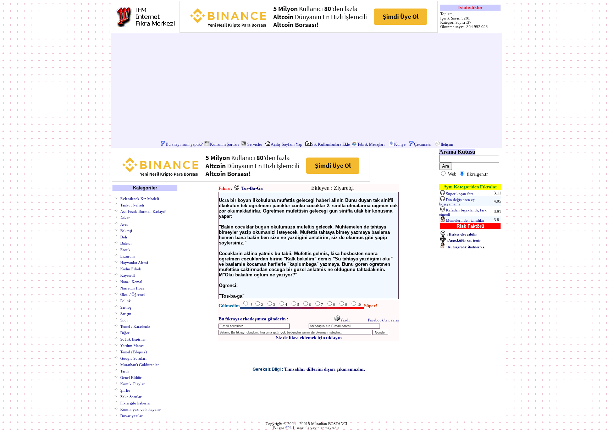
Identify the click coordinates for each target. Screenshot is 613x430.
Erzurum (127, 256)
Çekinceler (423, 144)
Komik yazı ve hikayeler (140, 409)
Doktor (126, 243)
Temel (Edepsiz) (133, 351)
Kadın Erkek (130, 268)
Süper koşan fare (460, 194)
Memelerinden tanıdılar (465, 220)
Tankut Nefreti (132, 204)
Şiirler (125, 390)
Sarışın (125, 313)
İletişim (447, 144)
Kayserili (127, 275)
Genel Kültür (131, 377)
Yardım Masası (132, 345)
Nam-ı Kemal (131, 281)
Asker (125, 217)
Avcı (124, 224)
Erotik (125, 249)
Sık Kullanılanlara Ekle (330, 144)
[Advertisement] (306, 87)
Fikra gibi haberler (135, 402)
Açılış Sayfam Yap (286, 144)
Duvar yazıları (132, 415)
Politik (125, 300)
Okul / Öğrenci (132, 294)
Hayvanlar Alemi (134, 262)
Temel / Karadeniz (135, 326)
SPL (288, 428)
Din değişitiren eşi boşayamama (457, 202)
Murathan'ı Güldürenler (139, 364)
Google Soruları (133, 358)
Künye (399, 144)
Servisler (254, 144)
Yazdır (345, 320)
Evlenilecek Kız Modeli (139, 198)
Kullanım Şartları (224, 144)
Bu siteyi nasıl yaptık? (184, 144)
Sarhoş (125, 307)
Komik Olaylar (132, 383)
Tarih (124, 371)
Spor (124, 319)
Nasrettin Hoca (132, 288)
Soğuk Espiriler (133, 339)
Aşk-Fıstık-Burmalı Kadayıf (143, 211)
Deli (123, 236)
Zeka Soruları (131, 396)
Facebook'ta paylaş (383, 320)
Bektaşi (126, 230)
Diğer (124, 332)
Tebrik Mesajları (371, 144)
